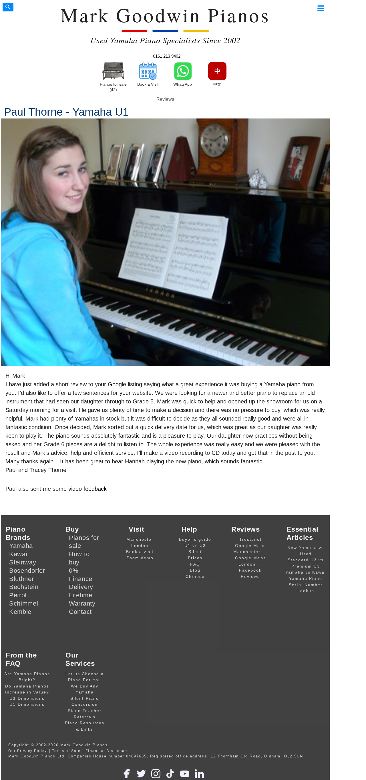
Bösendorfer (27, 570)
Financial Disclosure (107, 751)
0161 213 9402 (166, 56)
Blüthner (21, 578)
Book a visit (140, 551)
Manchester (140, 539)
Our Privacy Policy (27, 751)
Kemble (20, 611)
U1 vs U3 (195, 545)
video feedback (87, 489)
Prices (195, 558)
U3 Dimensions (27, 698)
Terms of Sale (66, 751)
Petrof (18, 595)
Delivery (81, 586)
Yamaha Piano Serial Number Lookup (306, 584)
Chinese (195, 576)
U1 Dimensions (27, 704)
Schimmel (23, 603)
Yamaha (21, 545)
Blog (195, 570)
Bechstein (23, 586)
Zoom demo (140, 558)
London (139, 545)
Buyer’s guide (195, 539)
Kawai (18, 554)
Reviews (165, 99)
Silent (195, 551)
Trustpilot (250, 539)
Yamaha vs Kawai (305, 572)
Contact (80, 611)
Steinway (22, 562)
